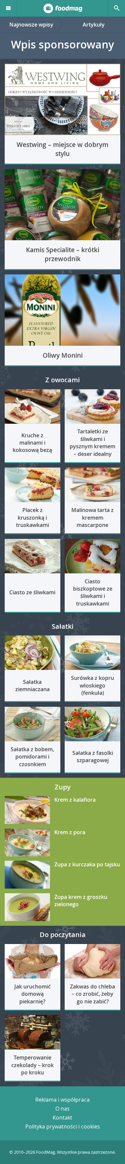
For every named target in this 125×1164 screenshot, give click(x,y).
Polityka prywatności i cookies (62, 1126)
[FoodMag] (62, 8)
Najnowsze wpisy (31, 24)
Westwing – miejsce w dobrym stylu (62, 149)
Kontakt (62, 1117)
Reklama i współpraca (62, 1099)
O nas (62, 1108)
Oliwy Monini (63, 355)
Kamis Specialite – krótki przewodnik (62, 254)
